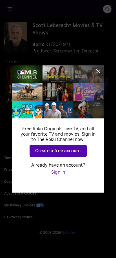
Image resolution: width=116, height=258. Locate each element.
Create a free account (58, 151)
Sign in (58, 172)
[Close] (98, 71)
